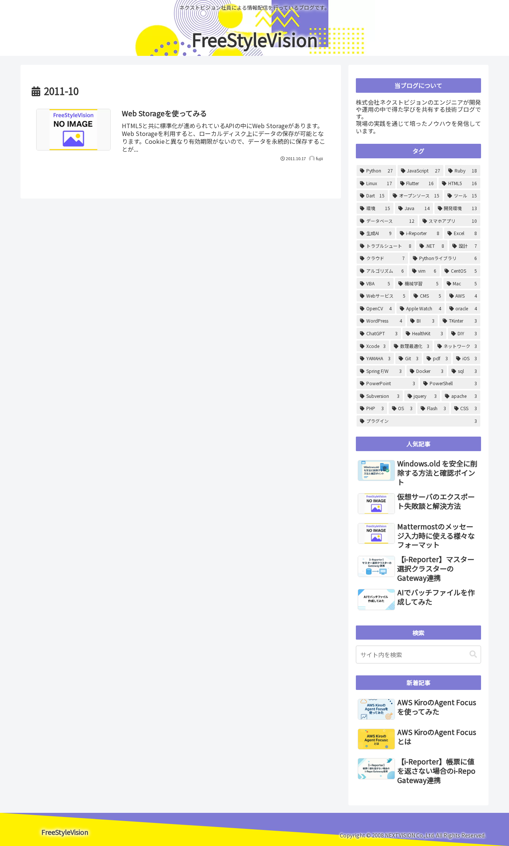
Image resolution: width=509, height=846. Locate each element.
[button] (473, 654)
